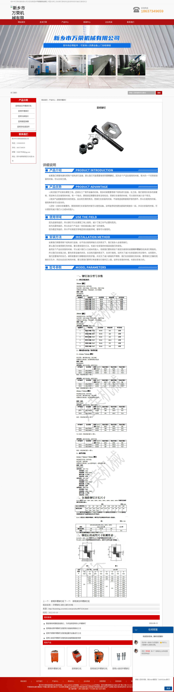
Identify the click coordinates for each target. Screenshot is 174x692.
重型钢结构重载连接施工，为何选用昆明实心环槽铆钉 (66, 623)
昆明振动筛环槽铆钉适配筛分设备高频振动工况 (63, 628)
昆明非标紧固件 (23, 127)
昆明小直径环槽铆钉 (121, 669)
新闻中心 (87, 22)
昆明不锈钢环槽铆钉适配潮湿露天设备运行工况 (63, 633)
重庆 (86, 689)
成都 (83, 689)
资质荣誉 (102, 681)
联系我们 (130, 22)
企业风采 (108, 22)
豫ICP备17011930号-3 (128, 685)
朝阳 (104, 689)
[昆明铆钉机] (76, 656)
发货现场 (118, 681)
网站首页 (21, 22)
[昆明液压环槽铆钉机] (98, 656)
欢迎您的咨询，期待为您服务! (153, 636)
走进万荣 (43, 22)
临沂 (97, 689)
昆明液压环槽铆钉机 (23, 106)
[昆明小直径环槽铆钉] (121, 656)
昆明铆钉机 (76, 669)
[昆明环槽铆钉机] (54, 656)
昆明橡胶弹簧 (23, 121)
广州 (90, 689)
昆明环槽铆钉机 (57, 601)
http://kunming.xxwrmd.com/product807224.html (68, 609)
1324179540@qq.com (23, 152)
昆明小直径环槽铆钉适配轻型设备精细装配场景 (63, 638)
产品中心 (65, 22)
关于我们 (39, 681)
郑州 (80, 689)
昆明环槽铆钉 (23, 111)
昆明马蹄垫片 (23, 116)
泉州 (100, 689)
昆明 (93, 689)
